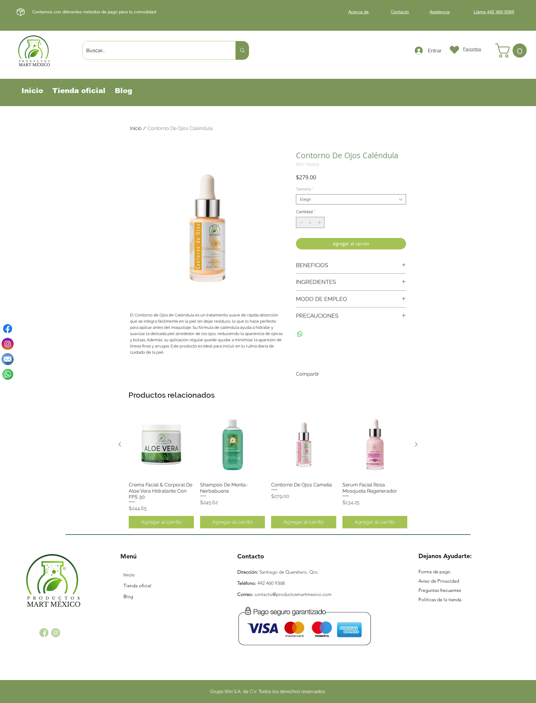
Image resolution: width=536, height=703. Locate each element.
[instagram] (8, 344)
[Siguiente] (416, 444)
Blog (128, 596)
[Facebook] (8, 329)
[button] (512, 50)
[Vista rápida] (161, 444)
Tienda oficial (137, 586)
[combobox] (351, 199)
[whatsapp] (8, 374)
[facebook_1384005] (43, 632)
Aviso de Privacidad (438, 581)
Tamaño (305, 189)
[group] (268, 470)
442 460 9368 (271, 583)
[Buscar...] (242, 50)
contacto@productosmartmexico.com (293, 594)
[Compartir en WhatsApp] (300, 334)
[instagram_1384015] (55, 632)
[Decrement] (300, 222)
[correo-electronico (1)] (8, 359)
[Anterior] (119, 444)
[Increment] (320, 222)
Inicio (136, 128)
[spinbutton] (310, 222)
